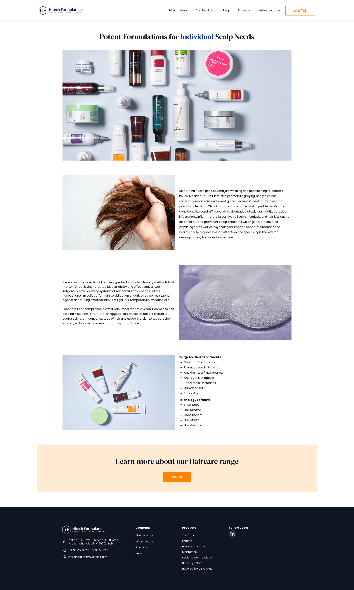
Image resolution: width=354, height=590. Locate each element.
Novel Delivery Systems (197, 568)
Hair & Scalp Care (193, 546)
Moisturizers (190, 552)
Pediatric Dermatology (197, 557)
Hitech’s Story (144, 535)
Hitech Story (178, 10)
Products (244, 10)
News (139, 553)
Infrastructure (269, 10)
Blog (226, 10)
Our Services (205, 10)
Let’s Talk (300, 10)
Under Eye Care (192, 563)
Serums (187, 540)
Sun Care (188, 535)
